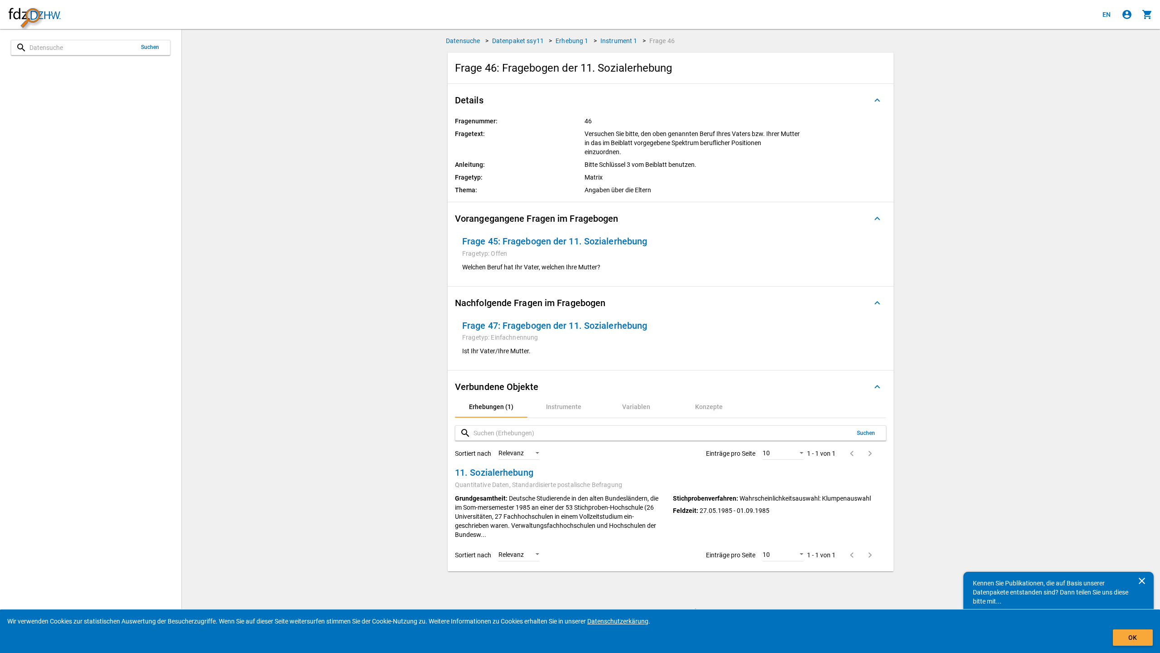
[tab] (491, 407)
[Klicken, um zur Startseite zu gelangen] (34, 14)
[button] (670, 100)
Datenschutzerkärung (617, 621)
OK (1132, 637)
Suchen (150, 47)
